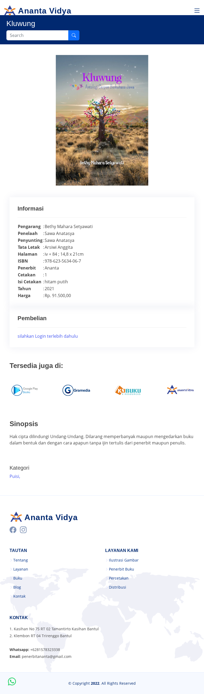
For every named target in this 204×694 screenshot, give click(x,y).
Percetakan (119, 578)
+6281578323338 (45, 649)
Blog (17, 587)
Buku (17, 578)
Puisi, (15, 476)
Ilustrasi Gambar (124, 560)
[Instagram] (23, 529)
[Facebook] (13, 529)
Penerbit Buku (121, 569)
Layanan (20, 569)
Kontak (19, 596)
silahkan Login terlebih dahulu (48, 336)
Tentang (20, 560)
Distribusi (117, 587)
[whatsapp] (12, 682)
